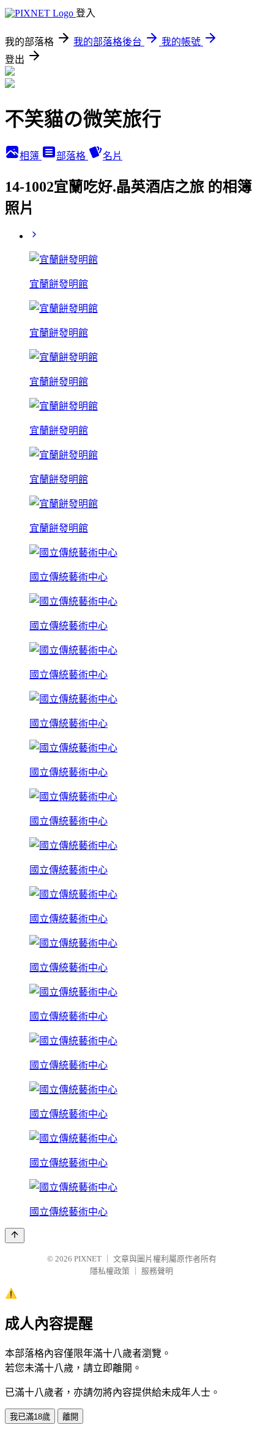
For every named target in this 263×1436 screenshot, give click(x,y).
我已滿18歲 (30, 1416)
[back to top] (14, 1235)
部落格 (72, 156)
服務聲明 (157, 1270)
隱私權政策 (110, 1270)
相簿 (31, 156)
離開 (70, 1416)
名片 (112, 156)
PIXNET (88, 1258)
